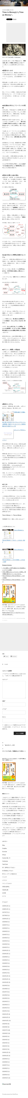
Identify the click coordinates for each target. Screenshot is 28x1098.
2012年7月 (5, 992)
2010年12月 (5, 1052)
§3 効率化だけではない (8, 867)
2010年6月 (5, 1068)
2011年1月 (5, 1049)
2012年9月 (5, 985)
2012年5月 (5, 998)
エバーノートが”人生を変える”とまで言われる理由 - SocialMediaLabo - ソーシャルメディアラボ (14, 822)
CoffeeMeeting (6, 467)
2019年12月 (5, 906)
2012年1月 (5, 1011)
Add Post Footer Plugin (21, 618)
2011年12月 (5, 1014)
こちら (12, 610)
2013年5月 (5, 963)
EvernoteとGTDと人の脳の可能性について (13, 813)
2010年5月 (5, 1071)
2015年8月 (5, 921)
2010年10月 (5, 1055)
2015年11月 (5, 918)
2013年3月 (5, 966)
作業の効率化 (5, 886)
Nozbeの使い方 (6, 858)
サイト (4, 717)
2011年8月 (5, 1027)
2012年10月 (5, 982)
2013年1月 (5, 972)
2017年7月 (5, 912)
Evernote (4, 851)
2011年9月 (5, 1023)
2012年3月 (5, 1004)
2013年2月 (5, 969)
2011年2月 (5, 1046)
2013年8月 (5, 956)
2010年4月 (5, 1074)
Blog (3, 845)
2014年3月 (5, 944)
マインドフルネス (7, 883)
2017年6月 (5, 915)
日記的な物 (5, 889)
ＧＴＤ (4, 896)
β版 (10, 1084)
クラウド (4, 880)
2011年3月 (5, 1042)
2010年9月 (5, 1058)
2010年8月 (5, 1062)
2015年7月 (5, 925)
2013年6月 (5, 960)
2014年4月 (5, 941)
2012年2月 (5, 1007)
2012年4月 (5, 1001)
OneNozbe (5, 861)
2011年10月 (5, 1020)
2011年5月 (5, 1036)
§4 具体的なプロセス (7, 870)
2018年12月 (5, 909)
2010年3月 (5, 1078)
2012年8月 (5, 988)
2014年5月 (5, 937)
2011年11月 (5, 1017)
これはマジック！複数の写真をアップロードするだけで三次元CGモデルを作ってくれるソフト (14, 799)
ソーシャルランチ (16, 465)
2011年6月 (5, 1033)
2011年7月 (5, 1030)
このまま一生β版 (9, 2)
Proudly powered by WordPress (10, 1094)
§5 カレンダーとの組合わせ (9, 874)
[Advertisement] (16, 32)
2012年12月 (5, 976)
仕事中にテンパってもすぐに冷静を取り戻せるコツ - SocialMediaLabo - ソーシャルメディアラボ (13, 831)
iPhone (4, 854)
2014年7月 (5, 934)
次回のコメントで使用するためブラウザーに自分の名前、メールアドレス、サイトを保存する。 (14, 727)
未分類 (4, 893)
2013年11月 (5, 950)
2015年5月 (5, 931)
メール (4, 709)
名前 (3, 701)
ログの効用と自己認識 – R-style (12, 815)
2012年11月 (5, 979)
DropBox (4, 848)
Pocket (14, 19)
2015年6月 (5, 928)
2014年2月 (5, 947)
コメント (5, 679)
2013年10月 (5, 953)
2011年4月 (5, 1039)
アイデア (6, 664)
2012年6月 (5, 995)
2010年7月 (5, 1065)
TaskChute (5, 864)
